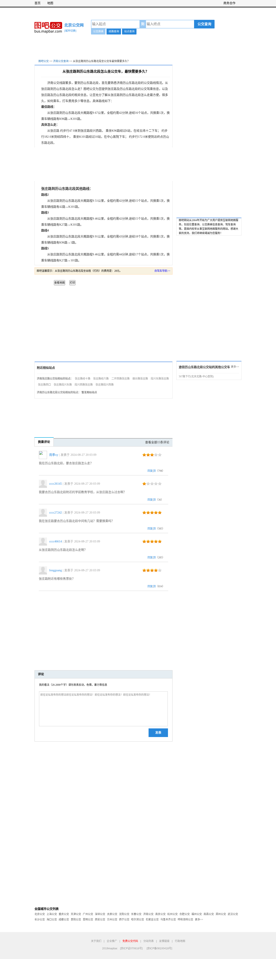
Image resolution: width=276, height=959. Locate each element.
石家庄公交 (152, 919)
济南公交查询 (61, 61)
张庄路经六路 (101, 378)
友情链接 (164, 941)
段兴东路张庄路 (160, 378)
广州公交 (88, 914)
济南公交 (148, 914)
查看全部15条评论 (157, 442)
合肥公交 (184, 914)
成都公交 (64, 919)
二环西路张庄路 (120, 378)
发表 (158, 732)
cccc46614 (55, 541)
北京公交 (39, 914)
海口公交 (52, 919)
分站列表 (148, 941)
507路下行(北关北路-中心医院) (196, 376)
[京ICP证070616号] (131, 948)
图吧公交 (43, 61)
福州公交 (196, 914)
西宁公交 (124, 919)
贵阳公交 (76, 919)
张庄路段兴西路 (105, 384)
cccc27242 (55, 512)
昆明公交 (88, 919)
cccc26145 (55, 483)
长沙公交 (39, 919)
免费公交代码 (130, 941)
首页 (37, 3)
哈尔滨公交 (137, 919)
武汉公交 (233, 914)
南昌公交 (209, 914)
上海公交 (52, 914)
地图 (50, 3)
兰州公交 (112, 919)
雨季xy (53, 454)
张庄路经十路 (82, 378)
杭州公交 (172, 914)
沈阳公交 (124, 914)
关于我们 (96, 941)
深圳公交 (100, 914)
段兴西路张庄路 (84, 384)
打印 (72, 282)
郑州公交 (221, 914)
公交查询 (204, 24)
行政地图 (180, 941)
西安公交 (100, 919)
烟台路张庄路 (140, 378)
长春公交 (136, 914)
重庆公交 (64, 914)
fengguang (55, 570)
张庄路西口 (44, 384)
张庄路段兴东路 (63, 384)
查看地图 (59, 282)
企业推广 (112, 941)
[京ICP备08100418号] (159, 948)
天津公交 (76, 914)
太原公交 (112, 914)
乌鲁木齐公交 (168, 919)
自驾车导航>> (162, 270)
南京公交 (160, 914)
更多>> (235, 366)
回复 (150, 470)
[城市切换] (70, 30)
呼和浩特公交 (185, 919)
